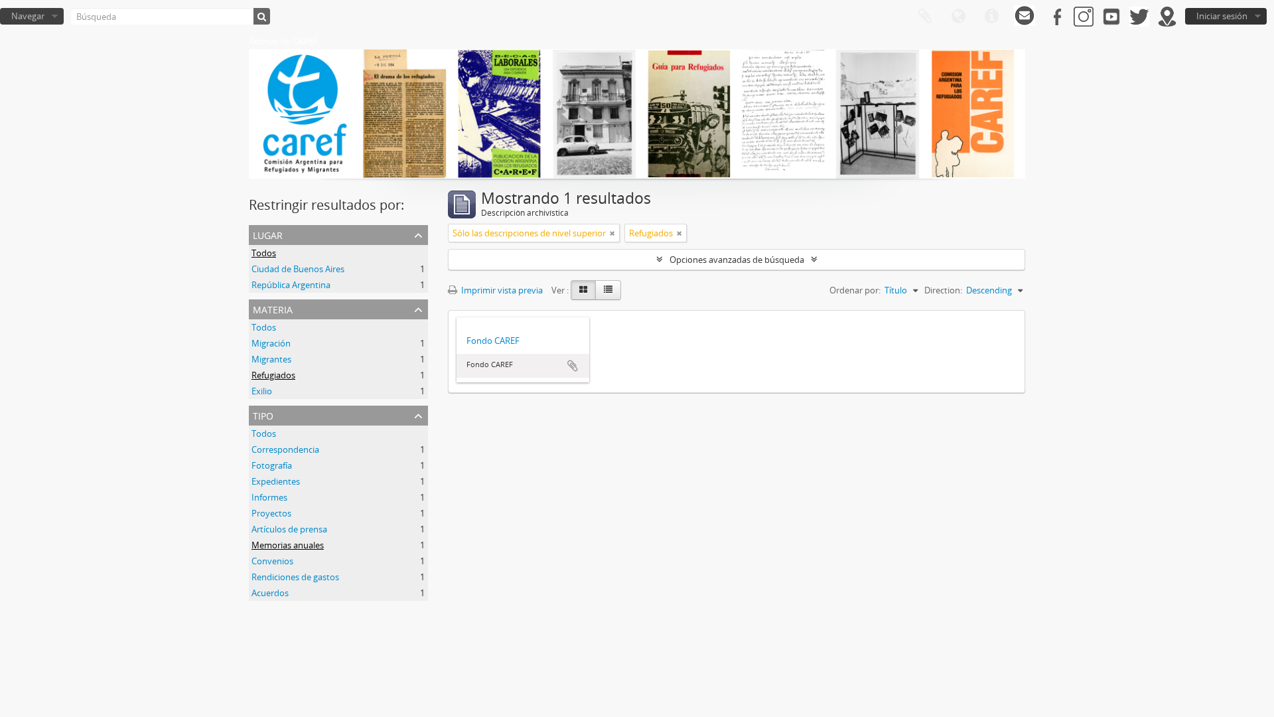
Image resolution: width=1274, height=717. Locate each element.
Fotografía (271, 465)
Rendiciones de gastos (295, 577)
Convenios (272, 561)
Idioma (958, 16)
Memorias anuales (287, 545)
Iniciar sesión (1221, 16)
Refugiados (273, 375)
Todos (263, 253)
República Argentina (290, 285)
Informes (269, 497)
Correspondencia (285, 449)
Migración (271, 343)
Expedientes (275, 481)
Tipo (263, 415)
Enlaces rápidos (991, 16)
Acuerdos (270, 593)
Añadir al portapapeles (572, 365)
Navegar (27, 16)
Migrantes (271, 359)
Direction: (943, 290)
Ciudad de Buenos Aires (297, 269)
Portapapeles (925, 16)
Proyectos (271, 513)
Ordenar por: (855, 290)
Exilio (261, 391)
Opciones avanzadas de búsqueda (737, 260)
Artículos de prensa (289, 529)
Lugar (268, 234)
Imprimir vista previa (501, 290)
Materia (273, 308)
